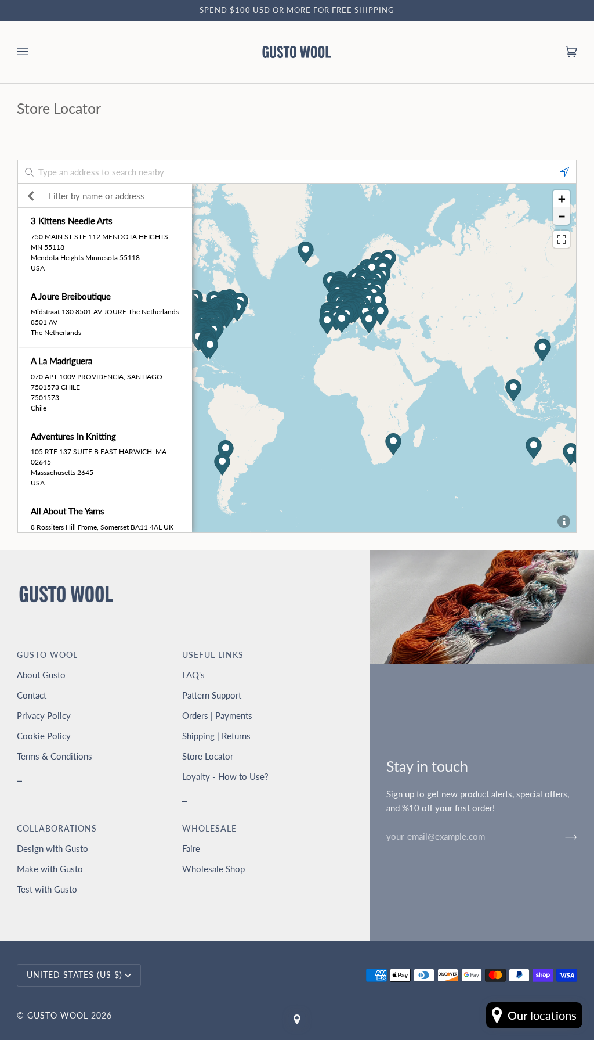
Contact (31, 695)
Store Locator (207, 756)
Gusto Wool (57, 1015)
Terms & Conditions (54, 756)
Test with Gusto (47, 889)
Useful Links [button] (213, 655)
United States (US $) (74, 975)
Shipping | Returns (216, 735)
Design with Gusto (52, 848)
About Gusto (41, 675)
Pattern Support (211, 695)
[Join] (561, 836)
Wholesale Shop (213, 868)
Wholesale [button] (209, 828)
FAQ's (193, 675)
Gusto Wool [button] (47, 655)
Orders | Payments (217, 715)
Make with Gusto (50, 868)
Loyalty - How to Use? (225, 776)
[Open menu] (34, 52)
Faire (191, 848)
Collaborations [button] (57, 828)
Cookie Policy (44, 735)
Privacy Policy (44, 715)
